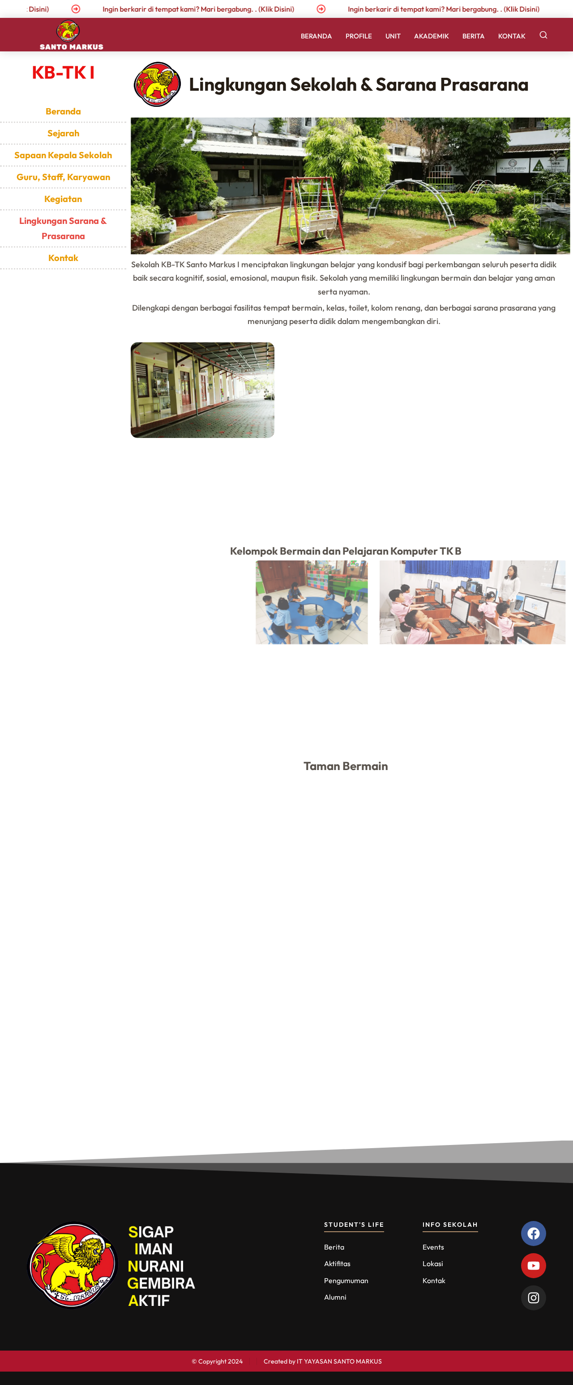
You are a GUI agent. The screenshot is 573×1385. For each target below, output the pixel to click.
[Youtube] (533, 1265)
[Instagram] (533, 1297)
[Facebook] (533, 1233)
